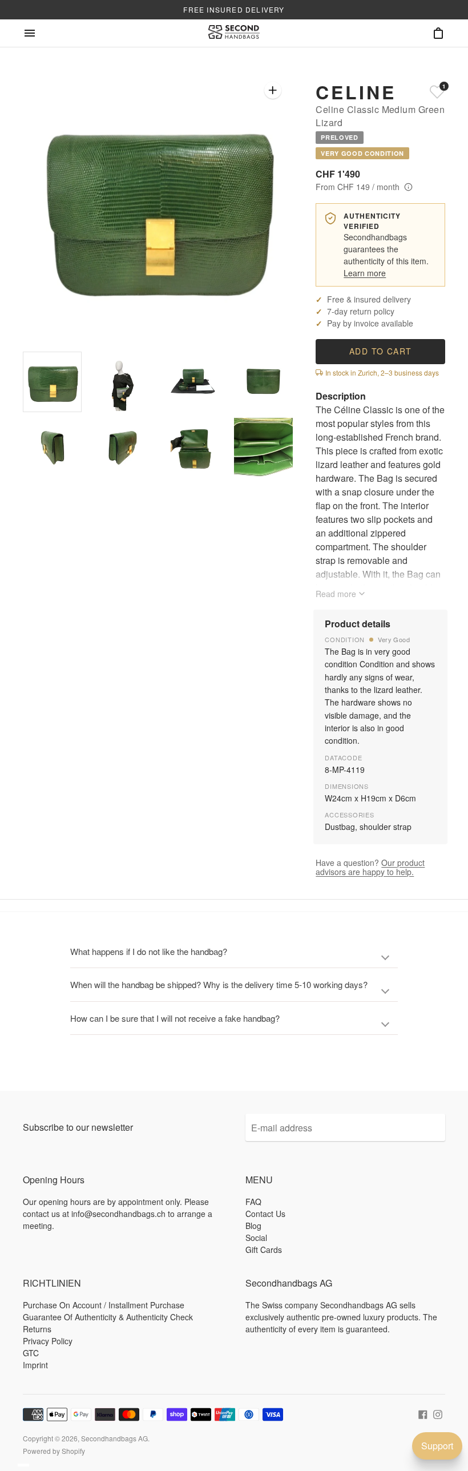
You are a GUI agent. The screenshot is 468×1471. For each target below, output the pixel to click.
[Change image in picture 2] (122, 381)
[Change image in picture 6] (122, 447)
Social (256, 1237)
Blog (253, 1225)
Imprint (35, 1365)
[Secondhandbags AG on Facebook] (422, 1413)
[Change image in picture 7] (193, 447)
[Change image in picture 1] (52, 382)
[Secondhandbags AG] (234, 33)
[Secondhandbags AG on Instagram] (437, 1413)
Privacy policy (47, 1341)
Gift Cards (263, 1249)
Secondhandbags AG (114, 1438)
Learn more (365, 273)
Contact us (265, 1213)
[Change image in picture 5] (52, 447)
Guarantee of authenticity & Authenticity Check (108, 1317)
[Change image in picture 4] (263, 381)
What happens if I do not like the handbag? (148, 951)
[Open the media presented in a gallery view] (272, 90)
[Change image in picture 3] (193, 381)
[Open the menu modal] (30, 33)
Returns (37, 1329)
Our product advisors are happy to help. (370, 867)
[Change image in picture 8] (263, 447)
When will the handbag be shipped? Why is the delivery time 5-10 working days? (219, 984)
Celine (356, 92)
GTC (31, 1353)
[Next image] (263, 205)
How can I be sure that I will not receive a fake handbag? (175, 1018)
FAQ (253, 1201)
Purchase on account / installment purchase (103, 1305)
